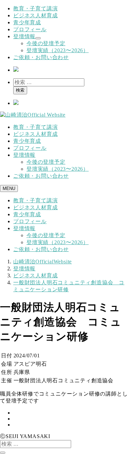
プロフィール (30, 29)
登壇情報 (24, 36)
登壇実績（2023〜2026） (57, 50)
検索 (20, 90)
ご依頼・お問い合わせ (41, 57)
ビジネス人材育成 (35, 15)
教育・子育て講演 (35, 8)
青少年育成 (27, 22)
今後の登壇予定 (45, 43)
